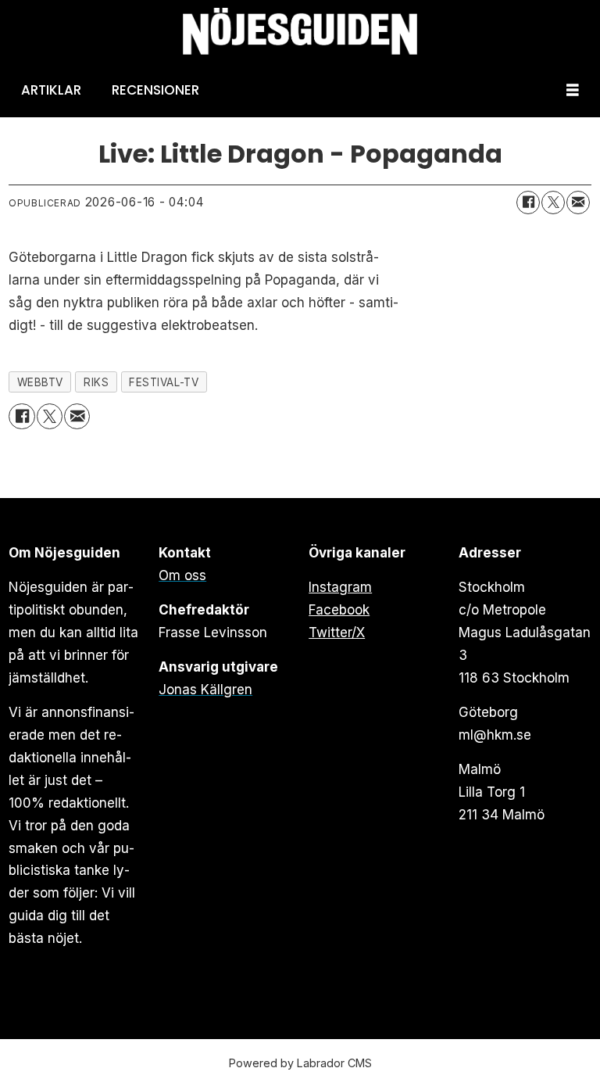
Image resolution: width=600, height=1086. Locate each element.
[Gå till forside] (300, 32)
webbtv (40, 382)
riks (96, 382)
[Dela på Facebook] (528, 202)
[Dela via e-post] (578, 202)
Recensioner (155, 90)
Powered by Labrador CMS (300, 1063)
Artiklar (51, 90)
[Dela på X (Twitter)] (553, 202)
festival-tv (163, 382)
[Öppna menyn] (573, 90)
